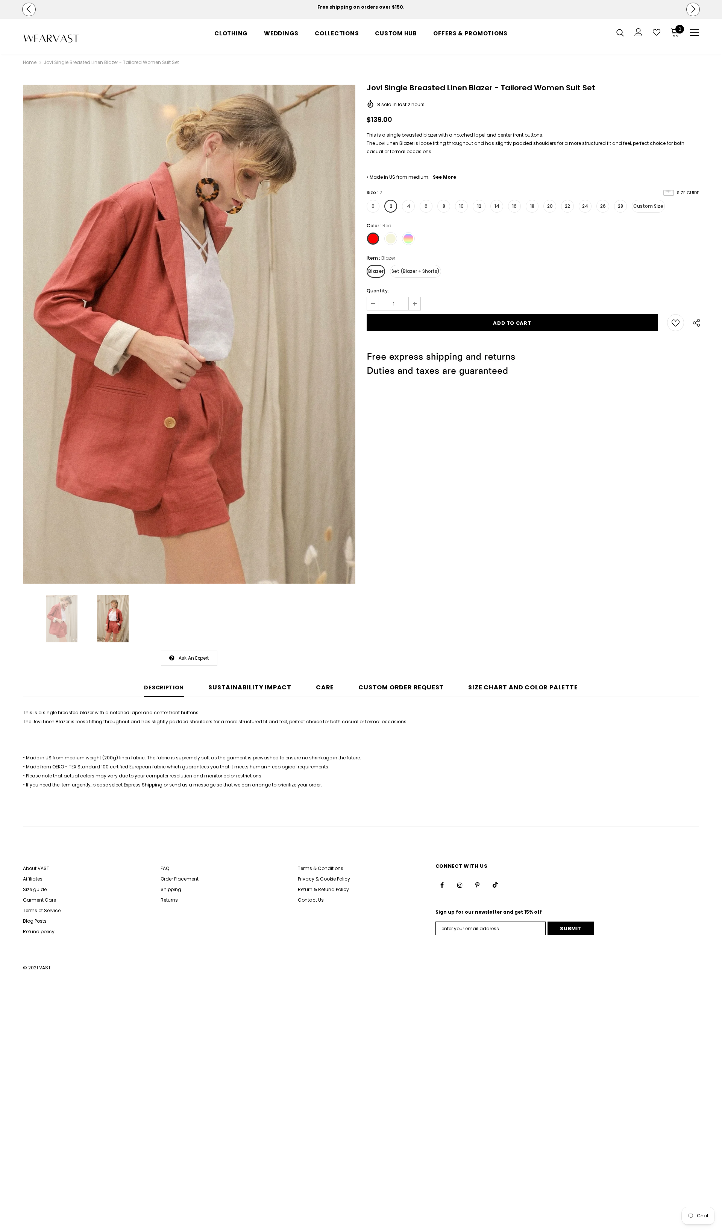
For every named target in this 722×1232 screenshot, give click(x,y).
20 (550, 206)
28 (620, 206)
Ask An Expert (194, 658)
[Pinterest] (477, 884)
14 (496, 206)
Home (29, 62)
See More (444, 177)
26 (603, 206)
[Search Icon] (620, 32)
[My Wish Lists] (656, 32)
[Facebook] (442, 884)
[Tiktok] (495, 884)
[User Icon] (638, 32)
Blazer (376, 271)
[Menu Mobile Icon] (694, 32)
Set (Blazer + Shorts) (415, 271)
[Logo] (67, 39)
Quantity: (378, 290)
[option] (361, 7)
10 (461, 206)
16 (514, 206)
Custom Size (648, 206)
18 (532, 206)
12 (479, 206)
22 (567, 206)
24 (585, 206)
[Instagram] (460, 884)
